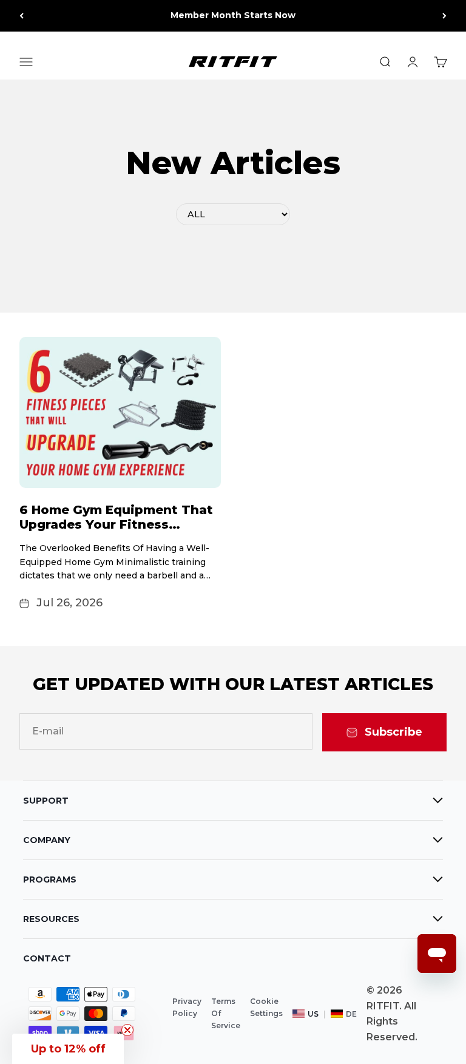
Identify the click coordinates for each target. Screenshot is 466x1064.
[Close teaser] (127, 1030)
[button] (68, 1049)
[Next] (444, 15)
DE (351, 1013)
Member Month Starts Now (233, 15)
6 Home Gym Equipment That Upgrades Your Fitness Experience (116, 524)
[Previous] (21, 15)
